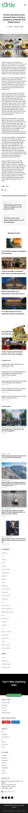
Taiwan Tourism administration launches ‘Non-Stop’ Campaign (12, 353)
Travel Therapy (21, 427)
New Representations (8, 612)
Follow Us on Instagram (14, 695)
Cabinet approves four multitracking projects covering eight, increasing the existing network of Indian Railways (14, 373)
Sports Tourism (6, 631)
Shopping (4, 625)
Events (3, 582)
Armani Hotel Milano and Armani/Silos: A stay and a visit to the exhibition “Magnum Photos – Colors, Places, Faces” (13, 292)
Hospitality (5, 592)
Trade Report (8, 508)
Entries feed (5, 660)
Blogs (3, 563)
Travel (3, 641)
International (6, 595)
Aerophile (4, 454)
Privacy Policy (21, 811)
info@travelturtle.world (9, 791)
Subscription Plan (6, 712)
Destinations (5, 572)
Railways (4, 622)
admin (10, 26)
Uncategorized (6, 648)
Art (3, 556)
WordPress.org (6, 667)
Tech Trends (5, 635)
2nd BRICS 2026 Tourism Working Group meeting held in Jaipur (12, 365)
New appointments (7, 608)
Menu (24, 4)
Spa (2, 628)
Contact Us (4, 710)
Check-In (4, 566)
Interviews (5, 599)
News (9, 454)
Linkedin (12, 798)
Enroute (4, 579)
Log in (3, 657)
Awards (4, 559)
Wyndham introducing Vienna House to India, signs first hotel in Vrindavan (14, 397)
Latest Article (12, 427)
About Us (4, 707)
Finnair (7, 186)
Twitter (6, 798)
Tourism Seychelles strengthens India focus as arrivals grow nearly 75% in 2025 (13, 272)
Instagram (9, 798)
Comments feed (6, 664)
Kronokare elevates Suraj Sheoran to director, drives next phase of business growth (14, 389)
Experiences (5, 427)
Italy (3, 602)
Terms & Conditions (9, 811)
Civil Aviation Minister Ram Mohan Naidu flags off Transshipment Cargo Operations (14, 381)
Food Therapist (6, 589)
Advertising (4, 705)
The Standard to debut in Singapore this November (14, 252)
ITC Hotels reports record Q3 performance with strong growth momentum (13, 313)
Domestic (4, 480)
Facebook (3, 798)
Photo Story (5, 618)
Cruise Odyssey (6, 569)
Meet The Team (6, 702)
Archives (4, 773)
